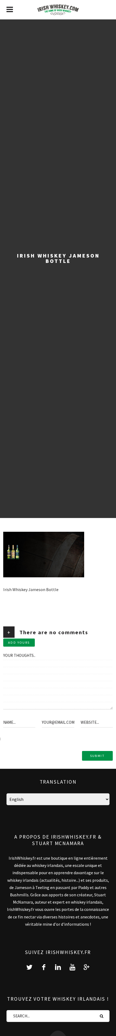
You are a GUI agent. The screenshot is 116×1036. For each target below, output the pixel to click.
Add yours (19, 642)
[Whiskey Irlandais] (58, 9)
